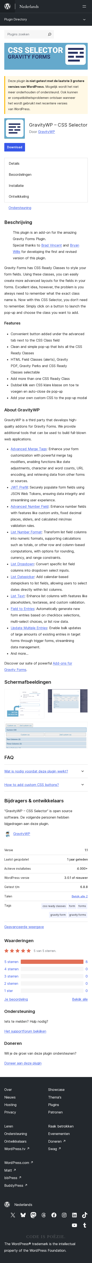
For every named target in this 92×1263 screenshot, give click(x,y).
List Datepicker (22, 577)
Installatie (16, 185)
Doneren (57, 1141)
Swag (54, 1149)
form (72, 906)
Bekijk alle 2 (80, 896)
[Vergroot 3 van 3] (82, 727)
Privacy (10, 1112)
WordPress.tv (17, 1149)
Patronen (55, 1112)
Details (14, 163)
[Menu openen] (85, 6)
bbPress (13, 1178)
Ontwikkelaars (15, 1141)
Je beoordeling (16, 999)
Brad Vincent (51, 245)
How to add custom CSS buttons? (31, 785)
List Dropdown (22, 564)
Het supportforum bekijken (25, 1031)
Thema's (54, 1097)
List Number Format (26, 532)
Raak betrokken (61, 1126)
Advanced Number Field (30, 506)
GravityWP (46, 132)
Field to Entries (22, 609)
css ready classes (54, 906)
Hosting (10, 1105)
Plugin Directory (15, 19)
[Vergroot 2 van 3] (82, 695)
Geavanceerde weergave (24, 927)
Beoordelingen (20, 174)
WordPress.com (18, 1163)
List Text (18, 596)
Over (8, 1089)
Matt (10, 1170)
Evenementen (59, 1134)
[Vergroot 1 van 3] (38, 695)
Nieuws (10, 1097)
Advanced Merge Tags (29, 449)
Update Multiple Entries (29, 628)
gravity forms (77, 914)
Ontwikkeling (19, 196)
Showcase (56, 1089)
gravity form (58, 914)
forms (82, 906)
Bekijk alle (80, 999)
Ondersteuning (20, 208)
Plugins (53, 1105)
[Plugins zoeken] (49, 34)
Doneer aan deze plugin (23, 1063)
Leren (8, 1126)
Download (14, 147)
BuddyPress (16, 1185)
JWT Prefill (19, 487)
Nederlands (23, 1204)
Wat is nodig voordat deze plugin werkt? (36, 771)
